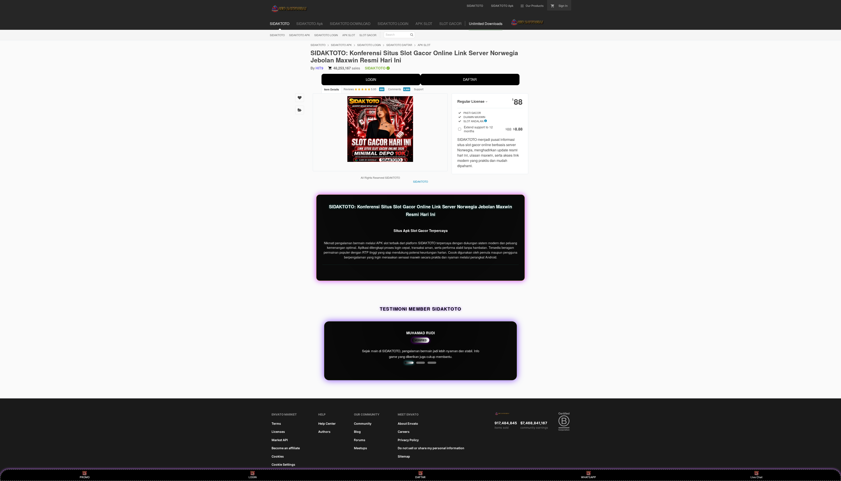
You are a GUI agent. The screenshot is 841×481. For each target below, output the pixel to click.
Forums (359, 440)
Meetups (360, 448)
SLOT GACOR (367, 35)
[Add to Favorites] (299, 97)
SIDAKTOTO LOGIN (326, 35)
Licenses (278, 431)
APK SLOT (348, 35)
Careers (404, 431)
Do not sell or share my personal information (431, 448)
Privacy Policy (408, 440)
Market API (280, 440)
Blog (357, 431)
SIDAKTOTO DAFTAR (399, 45)
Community (362, 423)
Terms (276, 423)
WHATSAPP (588, 477)
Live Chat (756, 477)
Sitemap (404, 456)
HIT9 (319, 68)
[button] (409, 363)
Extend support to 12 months (493, 129)
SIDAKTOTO (277, 35)
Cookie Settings (283, 464)
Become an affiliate (286, 448)
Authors (324, 431)
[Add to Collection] (299, 110)
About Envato (408, 423)
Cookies (278, 456)
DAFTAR (470, 79)
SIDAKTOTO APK (299, 35)
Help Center (327, 423)
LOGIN (371, 79)
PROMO (85, 477)
